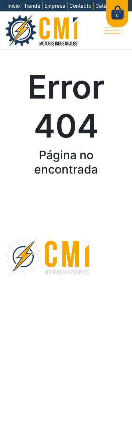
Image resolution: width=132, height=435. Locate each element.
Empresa (54, 6)
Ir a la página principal (66, 195)
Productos (20, 302)
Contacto (80, 6)
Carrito (15, 311)
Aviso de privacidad (96, 413)
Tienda (32, 6)
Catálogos (20, 386)
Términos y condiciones (40, 413)
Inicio (13, 6)
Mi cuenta (19, 320)
